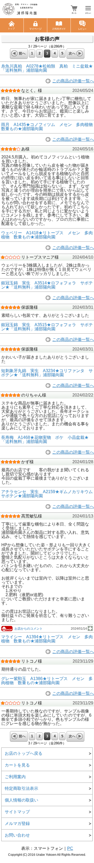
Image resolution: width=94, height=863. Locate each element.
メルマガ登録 (17, 823)
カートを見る (17, 765)
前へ (22, 53)
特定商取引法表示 (21, 788)
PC (70, 848)
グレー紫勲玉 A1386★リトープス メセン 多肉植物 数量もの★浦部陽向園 (47, 681)
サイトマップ (17, 812)
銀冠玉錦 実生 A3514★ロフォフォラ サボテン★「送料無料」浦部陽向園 (47, 285)
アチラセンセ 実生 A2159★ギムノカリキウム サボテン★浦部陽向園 (47, 494)
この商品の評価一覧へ (73, 81)
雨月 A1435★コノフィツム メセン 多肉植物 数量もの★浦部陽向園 (47, 127)
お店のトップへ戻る (23, 753)
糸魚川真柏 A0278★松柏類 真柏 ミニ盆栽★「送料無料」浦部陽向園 (47, 68)
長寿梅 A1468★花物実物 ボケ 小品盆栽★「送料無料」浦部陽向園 (45, 439)
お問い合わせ (17, 835)
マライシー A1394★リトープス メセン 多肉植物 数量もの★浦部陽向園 (47, 639)
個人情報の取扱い (21, 800)
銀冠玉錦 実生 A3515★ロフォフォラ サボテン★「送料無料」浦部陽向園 (47, 327)
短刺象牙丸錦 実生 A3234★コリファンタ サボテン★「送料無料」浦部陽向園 (47, 373)
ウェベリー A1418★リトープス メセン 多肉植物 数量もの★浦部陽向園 (47, 235)
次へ (72, 53)
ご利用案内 (15, 776)
